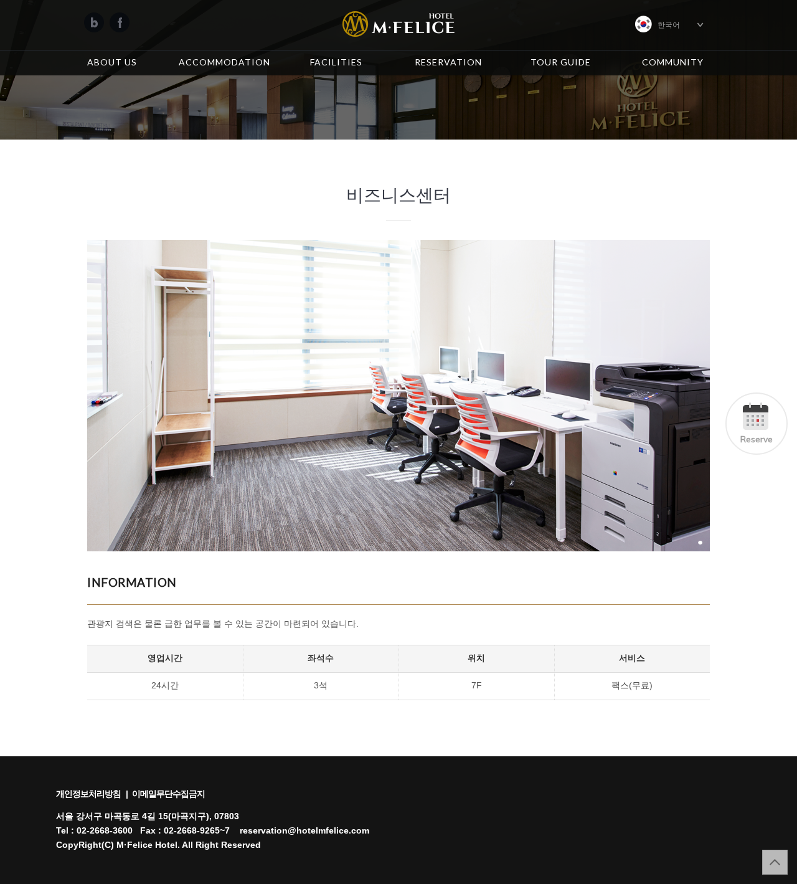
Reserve (756, 439)
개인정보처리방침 (88, 794)
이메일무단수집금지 (168, 794)
